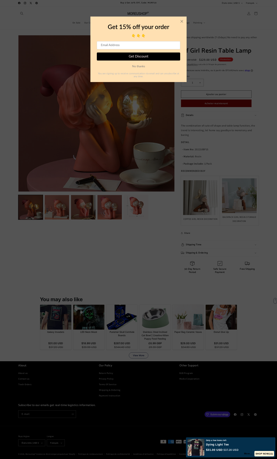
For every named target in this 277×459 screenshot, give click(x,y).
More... (248, 453)
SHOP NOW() (264, 453)
